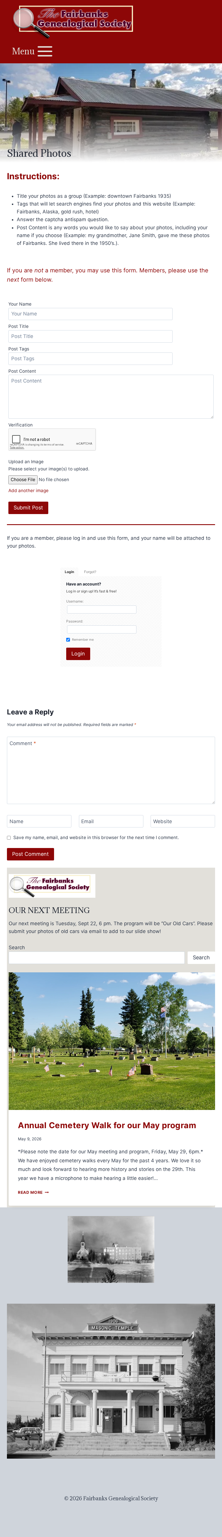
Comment (23, 743)
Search (17, 947)
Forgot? (90, 572)
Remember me (83, 640)
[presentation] (112, 1041)
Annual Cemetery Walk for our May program (107, 1125)
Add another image (28, 490)
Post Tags (18, 349)
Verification (20, 425)
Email (87, 821)
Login (69, 572)
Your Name (20, 304)
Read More (33, 1192)
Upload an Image (26, 461)
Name (16, 821)
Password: (74, 621)
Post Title (18, 326)
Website (162, 821)
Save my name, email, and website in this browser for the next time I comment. (96, 837)
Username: (75, 601)
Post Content (22, 371)
